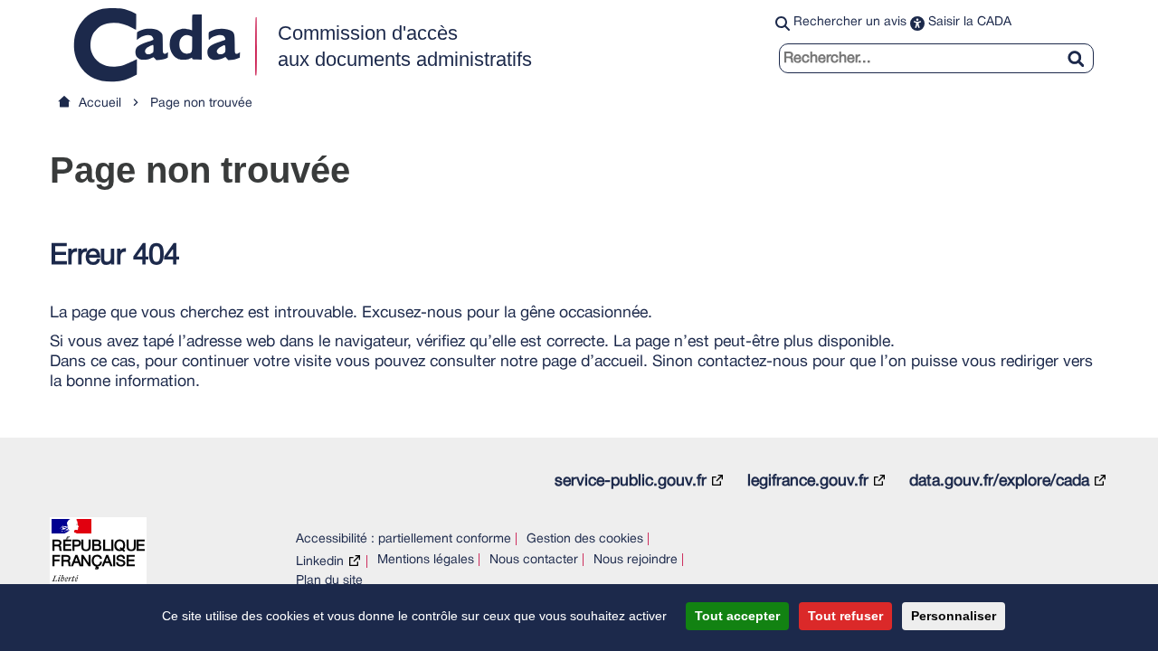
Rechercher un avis (849, 22)
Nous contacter (533, 560)
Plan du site (329, 581)
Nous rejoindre (635, 560)
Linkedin (320, 562)
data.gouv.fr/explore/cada (999, 481)
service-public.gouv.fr (631, 481)
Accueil (100, 103)
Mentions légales (425, 560)
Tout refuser (845, 616)
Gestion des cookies (585, 539)
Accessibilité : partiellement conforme (403, 539)
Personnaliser (953, 616)
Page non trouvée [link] (201, 103)
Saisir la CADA (969, 22)
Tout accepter (737, 616)
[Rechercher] (1082, 48)
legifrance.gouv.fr (807, 481)
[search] (936, 58)
